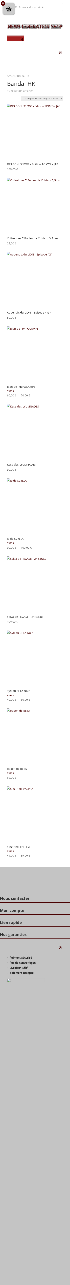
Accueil (11, 76)
